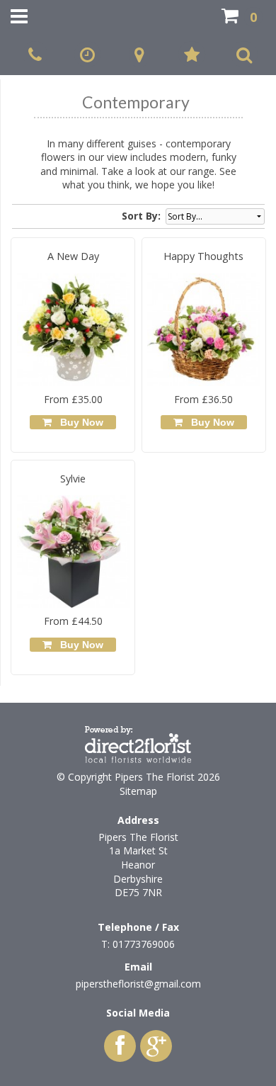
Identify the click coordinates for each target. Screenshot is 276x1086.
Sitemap (138, 791)
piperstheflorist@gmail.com (138, 983)
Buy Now (78, 422)
